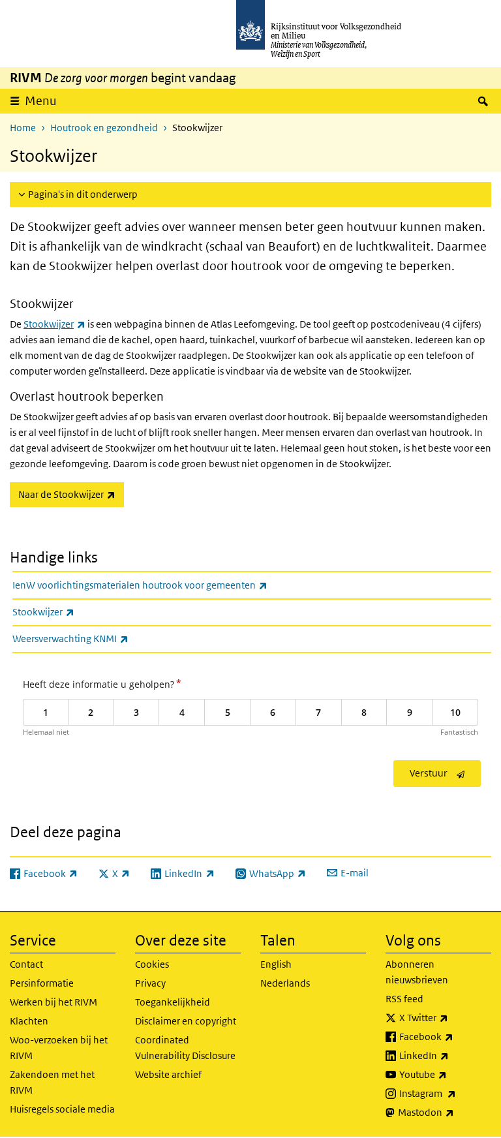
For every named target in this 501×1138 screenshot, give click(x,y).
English (276, 964)
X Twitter (445, 1017)
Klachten (29, 1021)
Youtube (445, 1074)
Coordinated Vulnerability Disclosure (185, 1048)
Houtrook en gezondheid (104, 127)
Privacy (150, 983)
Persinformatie (42, 983)
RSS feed (404, 998)
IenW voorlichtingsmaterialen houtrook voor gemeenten (168, 584)
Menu (41, 100)
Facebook (445, 1036)
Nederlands (285, 983)
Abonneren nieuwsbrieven (417, 972)
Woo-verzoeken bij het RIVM (59, 1048)
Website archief (168, 1074)
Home (23, 127)
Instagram (445, 1093)
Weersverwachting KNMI (99, 638)
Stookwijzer (54, 324)
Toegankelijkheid (172, 1002)
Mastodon (444, 1111)
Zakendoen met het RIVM (52, 1082)
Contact (26, 964)
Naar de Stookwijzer (71, 493)
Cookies (152, 964)
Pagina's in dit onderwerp (83, 194)
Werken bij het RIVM (53, 1002)
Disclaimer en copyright (185, 1021)
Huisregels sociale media (62, 1109)
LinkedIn (445, 1055)
